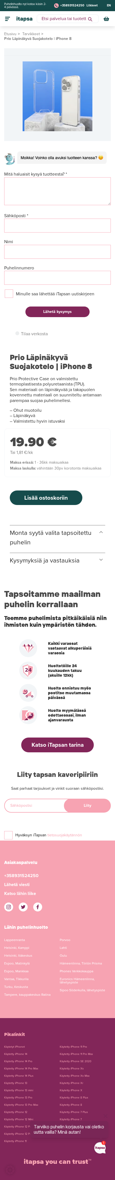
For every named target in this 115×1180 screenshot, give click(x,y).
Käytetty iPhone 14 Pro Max (21, 1068)
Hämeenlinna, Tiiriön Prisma (81, 963)
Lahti (63, 947)
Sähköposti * (16, 216)
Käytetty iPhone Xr (71, 1083)
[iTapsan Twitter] (23, 907)
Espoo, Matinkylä (17, 963)
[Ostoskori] (107, 18)
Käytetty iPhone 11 (15, 1141)
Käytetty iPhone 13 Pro (18, 1097)
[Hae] (90, 19)
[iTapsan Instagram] (8, 907)
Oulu (63, 955)
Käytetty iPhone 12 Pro (18, 1126)
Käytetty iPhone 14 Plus (18, 1075)
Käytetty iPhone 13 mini (18, 1090)
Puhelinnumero (19, 268)
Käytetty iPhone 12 (15, 1112)
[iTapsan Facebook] (37, 907)
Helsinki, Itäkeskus (18, 955)
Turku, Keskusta (16, 986)
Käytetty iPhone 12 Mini (18, 1119)
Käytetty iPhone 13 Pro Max (21, 1105)
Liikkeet (92, 5)
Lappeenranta (14, 940)
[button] (10, 1170)
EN (109, 5)
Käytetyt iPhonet (14, 1046)
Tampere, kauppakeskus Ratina (27, 994)
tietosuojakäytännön (64, 835)
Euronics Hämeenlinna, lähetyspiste (77, 980)
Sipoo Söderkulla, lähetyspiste (82, 990)
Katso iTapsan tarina (58, 744)
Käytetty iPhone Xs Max (75, 1075)
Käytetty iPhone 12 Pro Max (21, 1134)
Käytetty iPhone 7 (71, 1119)
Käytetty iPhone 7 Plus (74, 1112)
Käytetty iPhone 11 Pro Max (76, 1054)
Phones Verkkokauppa (76, 971)
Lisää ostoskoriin (46, 497)
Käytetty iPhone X (71, 1090)
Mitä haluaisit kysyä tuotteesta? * (35, 174)
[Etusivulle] (24, 18)
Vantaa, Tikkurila (16, 979)
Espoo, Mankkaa (16, 971)
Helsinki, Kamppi (16, 947)
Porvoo (65, 940)
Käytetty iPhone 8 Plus (74, 1097)
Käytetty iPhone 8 (71, 1105)
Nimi (8, 242)
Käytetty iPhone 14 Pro (18, 1061)
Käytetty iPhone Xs (72, 1068)
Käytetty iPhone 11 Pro (73, 1046)
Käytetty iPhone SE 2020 (75, 1061)
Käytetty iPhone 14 (15, 1054)
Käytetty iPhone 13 (15, 1083)
